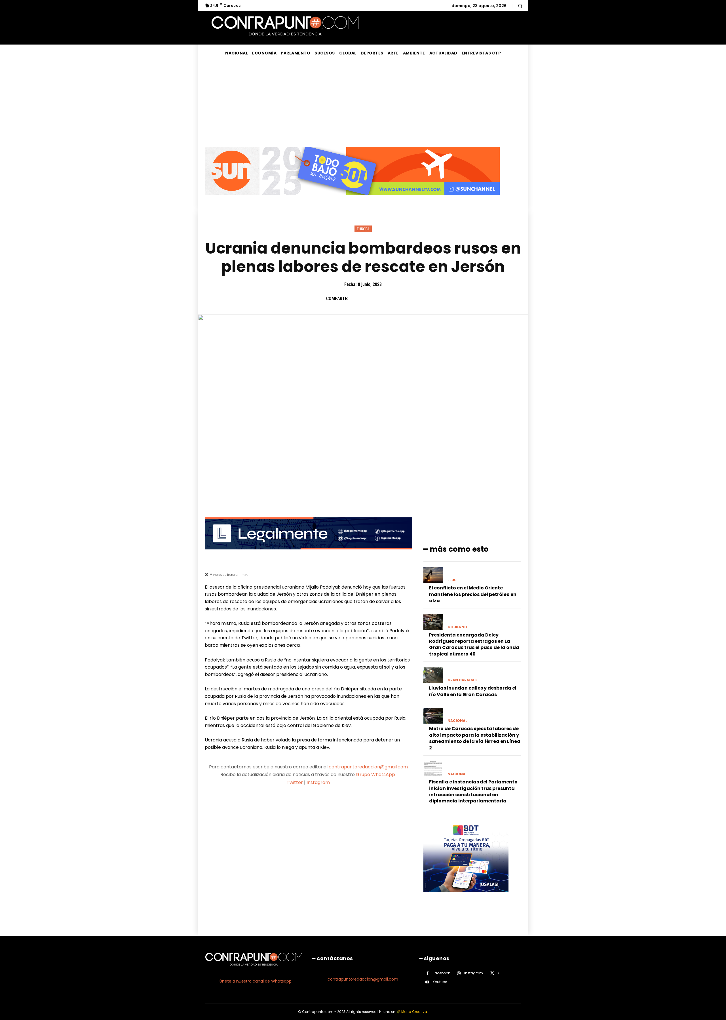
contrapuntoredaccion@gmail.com (368, 767)
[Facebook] (355, 298)
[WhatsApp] (394, 298)
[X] (368, 298)
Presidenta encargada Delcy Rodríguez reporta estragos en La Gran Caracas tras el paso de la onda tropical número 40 (474, 644)
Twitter (295, 782)
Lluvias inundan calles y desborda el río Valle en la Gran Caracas (472, 691)
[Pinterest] (381, 298)
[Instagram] (459, 973)
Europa (363, 229)
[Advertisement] (363, 104)
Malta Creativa (414, 1011)
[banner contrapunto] (308, 554)
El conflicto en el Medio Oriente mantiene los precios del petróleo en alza (472, 594)
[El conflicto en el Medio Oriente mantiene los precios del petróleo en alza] (433, 575)
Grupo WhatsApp (376, 774)
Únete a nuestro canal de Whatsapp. (256, 981)
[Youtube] (427, 982)
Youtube (440, 981)
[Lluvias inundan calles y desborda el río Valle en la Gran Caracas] (433, 675)
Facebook (441, 973)
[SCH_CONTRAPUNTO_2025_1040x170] (352, 199)
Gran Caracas (462, 680)
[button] (520, 5)
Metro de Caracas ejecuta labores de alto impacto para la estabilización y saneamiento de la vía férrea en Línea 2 (474, 738)
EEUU (452, 580)
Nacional (457, 720)
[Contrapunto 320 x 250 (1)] (465, 896)
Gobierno (457, 627)
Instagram (318, 782)
